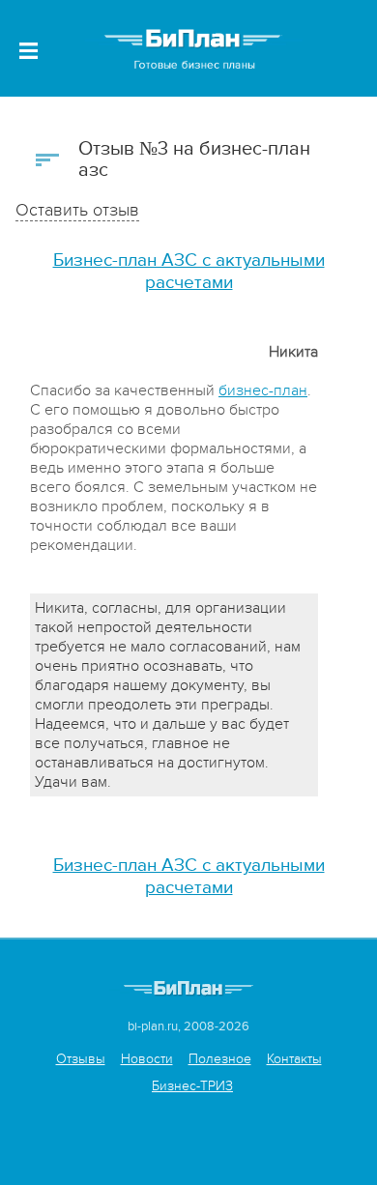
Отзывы (80, 1059)
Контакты (294, 1059)
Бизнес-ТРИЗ (192, 1086)
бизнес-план (262, 390)
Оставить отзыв (77, 210)
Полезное (219, 1059)
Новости (147, 1059)
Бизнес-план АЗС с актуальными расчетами (189, 271)
